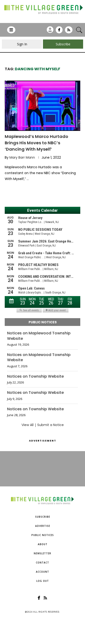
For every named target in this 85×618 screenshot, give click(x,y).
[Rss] (68, 31)
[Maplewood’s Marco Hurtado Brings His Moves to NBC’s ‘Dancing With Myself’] (42, 106)
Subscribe (42, 516)
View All (27, 424)
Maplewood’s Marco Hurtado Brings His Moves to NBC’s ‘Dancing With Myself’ (36, 142)
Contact (42, 562)
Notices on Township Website (35, 376)
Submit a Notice (50, 424)
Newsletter (42, 553)
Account (42, 571)
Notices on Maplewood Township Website (39, 336)
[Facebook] (59, 31)
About (42, 544)
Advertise (42, 526)
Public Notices (42, 535)
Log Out (42, 581)
